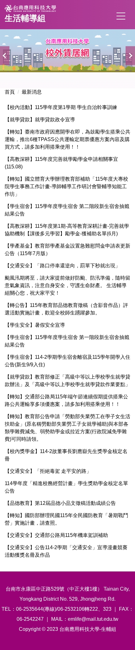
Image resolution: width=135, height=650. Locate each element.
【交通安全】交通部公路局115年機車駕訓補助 (56, 535)
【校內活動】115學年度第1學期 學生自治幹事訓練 (61, 107)
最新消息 (32, 92)
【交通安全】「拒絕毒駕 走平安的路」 (48, 471)
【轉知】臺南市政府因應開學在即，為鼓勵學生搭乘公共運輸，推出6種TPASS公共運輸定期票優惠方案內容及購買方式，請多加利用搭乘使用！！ (67, 139)
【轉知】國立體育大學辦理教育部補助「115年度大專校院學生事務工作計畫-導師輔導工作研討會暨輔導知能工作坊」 (66, 186)
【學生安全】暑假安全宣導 (35, 325)
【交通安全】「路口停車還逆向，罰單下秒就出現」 (62, 265)
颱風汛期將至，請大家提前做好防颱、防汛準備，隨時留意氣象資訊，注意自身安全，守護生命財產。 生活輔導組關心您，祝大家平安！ (67, 285)
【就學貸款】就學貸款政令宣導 (40, 119)
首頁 (10, 92)
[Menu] (121, 16)
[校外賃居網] (67, 50)
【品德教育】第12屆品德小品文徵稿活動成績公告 (60, 503)
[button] (4, 55)
